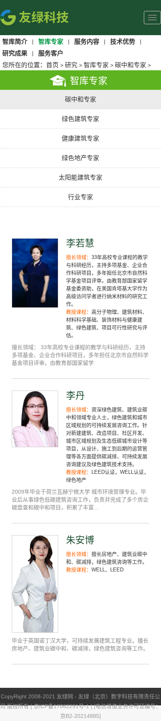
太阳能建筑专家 (80, 177)
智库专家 (96, 65)
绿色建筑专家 (80, 119)
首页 (52, 65)
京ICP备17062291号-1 (62, 706)
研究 (71, 65)
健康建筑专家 (80, 138)
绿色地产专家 (80, 158)
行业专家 (80, 197)
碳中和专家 (130, 65)
